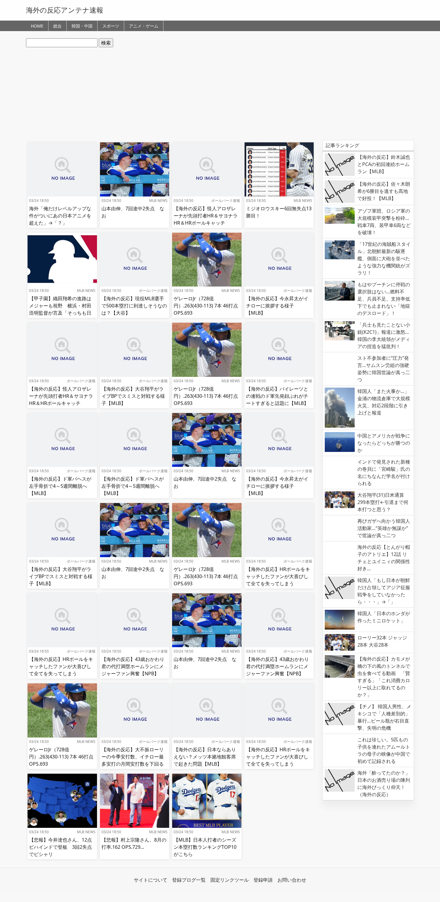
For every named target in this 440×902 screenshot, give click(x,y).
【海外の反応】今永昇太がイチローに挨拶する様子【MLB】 (277, 305)
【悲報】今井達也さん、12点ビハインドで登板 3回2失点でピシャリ (60, 847)
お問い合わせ (291, 880)
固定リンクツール (229, 880)
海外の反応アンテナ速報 (64, 10)
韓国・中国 (82, 26)
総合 (57, 26)
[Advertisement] (220, 93)
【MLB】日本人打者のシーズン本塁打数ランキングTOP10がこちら (205, 847)
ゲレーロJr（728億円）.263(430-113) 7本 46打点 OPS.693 (206, 305)
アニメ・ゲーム (143, 26)
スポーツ (110, 26)
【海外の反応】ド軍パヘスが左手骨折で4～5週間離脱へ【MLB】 (60, 486)
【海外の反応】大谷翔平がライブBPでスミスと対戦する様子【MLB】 (133, 396)
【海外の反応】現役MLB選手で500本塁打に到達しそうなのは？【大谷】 (134, 305)
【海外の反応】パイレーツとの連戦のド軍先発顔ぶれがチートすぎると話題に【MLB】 (277, 396)
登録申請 (263, 880)
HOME (37, 26)
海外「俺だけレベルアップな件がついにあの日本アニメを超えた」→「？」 (60, 215)
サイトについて (150, 880)
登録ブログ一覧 (189, 880)
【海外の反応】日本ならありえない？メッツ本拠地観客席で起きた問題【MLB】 (205, 756)
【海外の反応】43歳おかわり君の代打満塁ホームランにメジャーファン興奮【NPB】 (132, 666)
